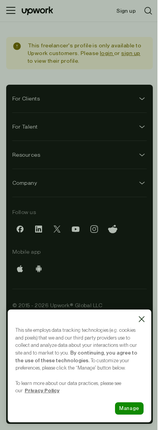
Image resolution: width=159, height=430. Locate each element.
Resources (26, 155)
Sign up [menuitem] (126, 11)
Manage (129, 408)
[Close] (141, 319)
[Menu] (10, 11)
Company (24, 183)
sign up (130, 53)
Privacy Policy (42, 390)
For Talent (25, 127)
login (107, 53)
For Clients (26, 98)
